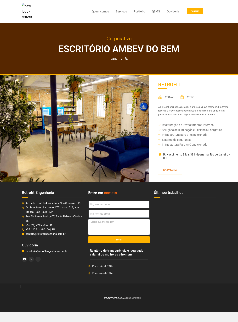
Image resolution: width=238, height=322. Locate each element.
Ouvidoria (173, 11)
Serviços (121, 11)
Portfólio (139, 11)
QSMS (156, 11)
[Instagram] (31, 259)
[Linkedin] (24, 259)
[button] (4, 128)
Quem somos (100, 11)
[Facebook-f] (38, 259)
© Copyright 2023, (122, 297)
